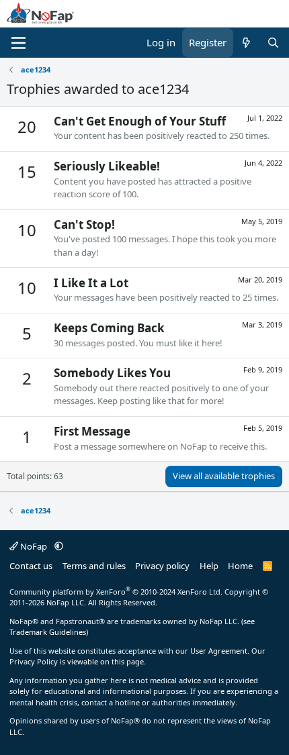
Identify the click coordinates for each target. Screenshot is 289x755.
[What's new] (246, 42)
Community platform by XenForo (115, 592)
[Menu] (18, 43)
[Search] (273, 42)
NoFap (33, 546)
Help (209, 566)
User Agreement (218, 651)
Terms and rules (94, 566)
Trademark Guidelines (47, 632)
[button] (59, 546)
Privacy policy (162, 566)
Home (240, 566)
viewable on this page (105, 661)
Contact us (30, 566)
